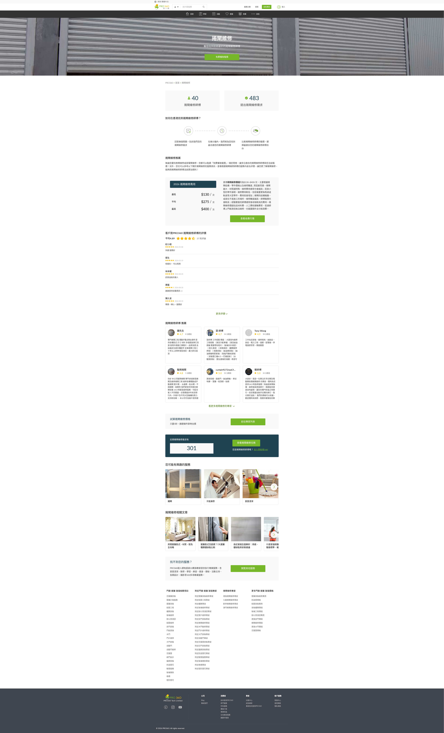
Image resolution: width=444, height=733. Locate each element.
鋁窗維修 (170, 623)
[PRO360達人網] (166, 708)
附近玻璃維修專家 (202, 608)
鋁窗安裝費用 (257, 604)
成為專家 (266, 7)
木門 (168, 634)
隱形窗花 (170, 680)
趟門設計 (170, 657)
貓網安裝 (170, 661)
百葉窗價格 (256, 631)
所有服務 (224, 706)
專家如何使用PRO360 (254, 706)
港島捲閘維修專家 (230, 596)
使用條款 (277, 703)
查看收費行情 (247, 219)
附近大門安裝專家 (202, 634)
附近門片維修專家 (202, 631)
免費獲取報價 (222, 57)
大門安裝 (170, 642)
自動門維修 (171, 650)
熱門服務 (224, 703)
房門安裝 (170, 627)
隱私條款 (277, 706)
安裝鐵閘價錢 (257, 608)
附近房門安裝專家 (202, 619)
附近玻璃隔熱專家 (202, 661)
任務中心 (249, 700)
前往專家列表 (248, 422)
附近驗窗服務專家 (202, 657)
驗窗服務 (170, 669)
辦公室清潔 (171, 619)
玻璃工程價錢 (257, 611)
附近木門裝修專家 (202, 627)
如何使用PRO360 (227, 700)
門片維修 (170, 638)
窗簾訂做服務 (172, 600)
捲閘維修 (186, 83)
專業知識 (224, 712)
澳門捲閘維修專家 (230, 608)
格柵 (168, 676)
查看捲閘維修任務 (246, 443)
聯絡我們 (204, 703)
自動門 (169, 646)
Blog (202, 700)
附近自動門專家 (201, 638)
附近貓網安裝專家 (202, 650)
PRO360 (169, 83)
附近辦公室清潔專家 (203, 611)
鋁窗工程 (170, 608)
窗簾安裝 (170, 604)
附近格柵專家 (200, 665)
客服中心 (277, 700)
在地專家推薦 (225, 715)
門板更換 (170, 631)
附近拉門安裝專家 (202, 646)
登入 (283, 7)
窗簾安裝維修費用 (258, 596)
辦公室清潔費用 (257, 615)
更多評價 (220, 314)
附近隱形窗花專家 (202, 669)
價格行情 (224, 709)
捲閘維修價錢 (257, 623)
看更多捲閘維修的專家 (220, 406)
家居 (177, 83)
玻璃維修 (170, 615)
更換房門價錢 (257, 619)
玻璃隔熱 (170, 672)
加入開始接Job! (261, 450)
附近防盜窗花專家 (202, 653)
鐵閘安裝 (170, 611)
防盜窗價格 (256, 600)
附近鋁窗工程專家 (202, 600)
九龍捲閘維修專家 (230, 600)
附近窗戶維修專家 (202, 615)
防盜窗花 (170, 665)
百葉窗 (169, 653)
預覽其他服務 (248, 568)
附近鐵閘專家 (200, 604)
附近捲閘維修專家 (202, 623)
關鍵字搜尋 (225, 718)
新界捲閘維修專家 (230, 604)
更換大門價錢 (257, 627)
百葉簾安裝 (171, 596)
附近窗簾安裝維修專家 (204, 596)
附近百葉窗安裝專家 (203, 642)
